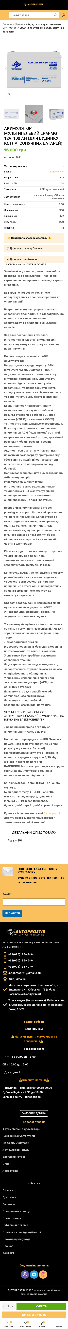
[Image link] (27, 932)
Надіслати (12, 913)
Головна (7, 24)
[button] (5, 68)
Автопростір (52, 813)
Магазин (20, 24)
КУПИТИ (41, 1306)
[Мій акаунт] (64, 15)
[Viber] (25, 1274)
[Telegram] (34, 1274)
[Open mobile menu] (4, 15)
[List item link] (34, 1129)
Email (7, 894)
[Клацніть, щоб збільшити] (8, 94)
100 (61, 183)
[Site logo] (34, 4)
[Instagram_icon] (43, 1274)
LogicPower (57, 171)
